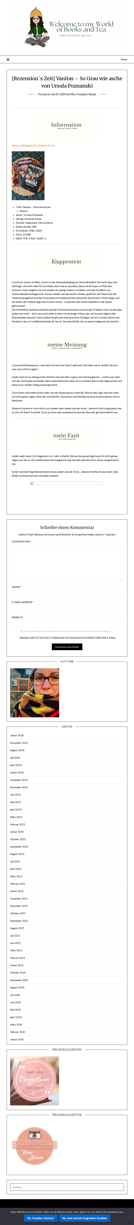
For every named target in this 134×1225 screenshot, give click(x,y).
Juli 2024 (15, 757)
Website (17, 617)
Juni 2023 (15, 794)
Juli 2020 (15, 994)
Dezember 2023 (19, 779)
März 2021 (16, 950)
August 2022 (17, 853)
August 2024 (17, 750)
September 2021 (19, 920)
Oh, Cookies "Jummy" (40, 1218)
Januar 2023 (17, 831)
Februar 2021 (17, 957)
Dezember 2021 (19, 898)
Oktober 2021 (18, 913)
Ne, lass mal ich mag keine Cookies (84, 1218)
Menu (124, 59)
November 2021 (19, 905)
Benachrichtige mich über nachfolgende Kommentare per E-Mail (68, 637)
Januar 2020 (17, 1039)
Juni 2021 (15, 943)
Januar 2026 (17, 735)
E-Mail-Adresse (23, 602)
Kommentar (21, 541)
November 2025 (19, 742)
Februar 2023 (17, 824)
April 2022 (16, 868)
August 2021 (17, 928)
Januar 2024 (17, 772)
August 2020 (17, 987)
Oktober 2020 (18, 972)
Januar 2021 (17, 965)
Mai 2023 (15, 802)
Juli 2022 (15, 861)
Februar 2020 (17, 1031)
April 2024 (16, 765)
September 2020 (19, 980)
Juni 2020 (15, 1002)
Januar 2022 (17, 891)
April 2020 (16, 1017)
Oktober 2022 (18, 839)
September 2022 (19, 846)
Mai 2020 (15, 1009)
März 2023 (16, 817)
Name (16, 586)
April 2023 (16, 809)
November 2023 (19, 787)
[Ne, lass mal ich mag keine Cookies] (130, 1216)
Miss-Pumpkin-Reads (83, 94)
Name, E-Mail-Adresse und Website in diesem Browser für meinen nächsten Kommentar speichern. (67, 631)
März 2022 (16, 876)
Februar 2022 (17, 883)
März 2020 (16, 1024)
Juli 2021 (15, 935)
